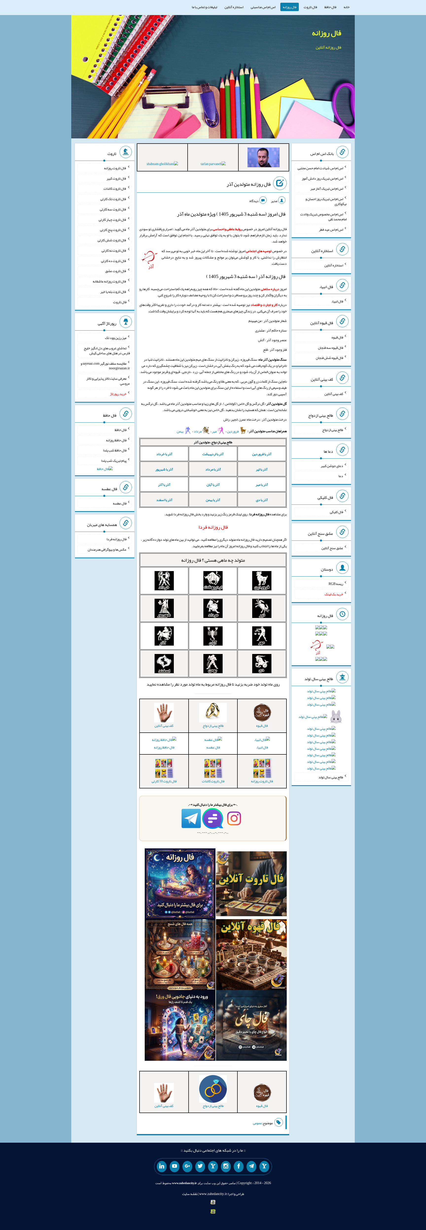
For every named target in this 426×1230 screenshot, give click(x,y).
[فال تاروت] (251, 884)
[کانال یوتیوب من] (174, 1166)
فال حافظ (330, 6)
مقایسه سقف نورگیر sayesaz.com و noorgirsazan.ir (105, 366)
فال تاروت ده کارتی (113, 260)
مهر (214, 431)
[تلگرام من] (251, 1166)
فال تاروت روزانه (115, 168)
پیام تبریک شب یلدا (113, 460)
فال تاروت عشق (115, 270)
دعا (340, 475)
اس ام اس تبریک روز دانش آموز (322, 178)
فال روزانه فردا (116, 539)
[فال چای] (251, 1026)
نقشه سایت (189, 1193)
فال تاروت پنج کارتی (113, 229)
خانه (347, 6)
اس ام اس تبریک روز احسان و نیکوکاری (326, 201)
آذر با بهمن (213, 499)
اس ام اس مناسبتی (263, 6)
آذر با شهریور (164, 469)
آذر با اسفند (164, 499)
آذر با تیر (261, 469)
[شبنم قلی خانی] (162, 164)
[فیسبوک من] (239, 1166)
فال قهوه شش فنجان (329, 357)
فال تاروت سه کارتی (113, 209)
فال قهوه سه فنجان (330, 347)
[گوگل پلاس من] (187, 1166)
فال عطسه (213, 747)
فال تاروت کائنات (115, 188)
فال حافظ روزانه (164, 747)
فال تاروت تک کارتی (113, 198)
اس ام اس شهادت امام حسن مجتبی (320, 168)
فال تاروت (310, 6)
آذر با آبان (213, 484)
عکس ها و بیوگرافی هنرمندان (107, 549)
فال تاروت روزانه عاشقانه (109, 281)
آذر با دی (262, 499)
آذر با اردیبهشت (213, 453)
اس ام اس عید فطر (331, 229)
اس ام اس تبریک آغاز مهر (326, 188)
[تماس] (213, 1166)
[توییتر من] (200, 1166)
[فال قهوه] (251, 955)
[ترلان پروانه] (213, 164)
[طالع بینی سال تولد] (321, 731)
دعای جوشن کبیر (332, 465)
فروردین (233, 431)
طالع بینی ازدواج (332, 429)
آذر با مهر (262, 484)
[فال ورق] (180, 1026)
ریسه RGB (336, 583)
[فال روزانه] (180, 884)
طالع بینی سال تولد (331, 777)
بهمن (180, 431)
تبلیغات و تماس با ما (204, 6)
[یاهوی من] (264, 1166)
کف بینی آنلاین (333, 393)
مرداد (198, 431)
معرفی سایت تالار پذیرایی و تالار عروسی (108, 381)
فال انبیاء (262, 747)
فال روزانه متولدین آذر (249, 184)
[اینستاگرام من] (226, 1166)
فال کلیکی (336, 511)
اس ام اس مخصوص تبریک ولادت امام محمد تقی (323, 217)
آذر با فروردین (261, 453)
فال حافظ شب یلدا (114, 450)
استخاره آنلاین (234, 6)
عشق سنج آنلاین (332, 547)
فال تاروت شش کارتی (112, 240)
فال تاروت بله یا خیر (113, 291)
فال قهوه (337, 337)
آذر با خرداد (164, 453)
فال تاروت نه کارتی (114, 250)
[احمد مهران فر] (264, 158)
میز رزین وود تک (115, 337)
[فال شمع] (180, 955)
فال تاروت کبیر (116, 178)
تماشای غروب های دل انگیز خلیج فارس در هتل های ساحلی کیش (107, 350)
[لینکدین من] (162, 1166)
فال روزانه (289, 6)
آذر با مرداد (213, 469)
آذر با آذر (164, 484)
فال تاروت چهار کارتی (112, 219)
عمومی (257, 1122)
